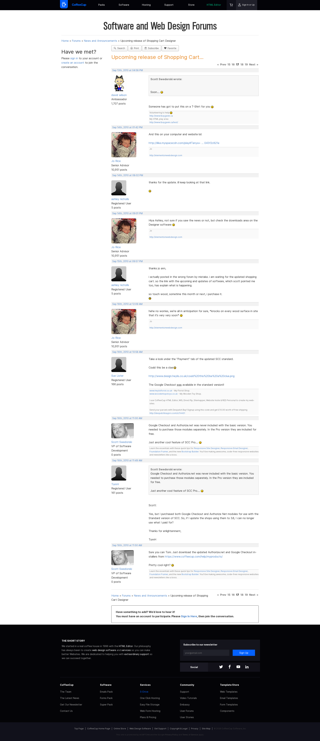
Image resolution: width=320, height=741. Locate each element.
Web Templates (229, 691)
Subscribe (153, 48)
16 (233, 64)
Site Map (206, 728)
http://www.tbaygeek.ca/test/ (164, 122)
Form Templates (229, 704)
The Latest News (69, 698)
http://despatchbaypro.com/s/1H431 (167, 413)
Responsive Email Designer (234, 448)
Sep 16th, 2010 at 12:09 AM (127, 304)
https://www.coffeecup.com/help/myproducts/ (194, 556)
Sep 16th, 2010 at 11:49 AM (127, 460)
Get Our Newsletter (71, 704)
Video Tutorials (188, 698)
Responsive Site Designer (207, 448)
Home (65, 40)
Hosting (146, 4)
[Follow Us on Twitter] (221, 667)
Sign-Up (243, 652)
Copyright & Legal (179, 728)
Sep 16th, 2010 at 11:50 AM (127, 545)
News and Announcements (100, 40)
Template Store (229, 684)
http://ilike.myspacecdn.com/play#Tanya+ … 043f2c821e (184, 143)
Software (124, 4)
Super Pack (106, 704)
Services (145, 684)
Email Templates (229, 698)
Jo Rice (116, 161)
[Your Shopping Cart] (231, 5)
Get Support (160, 728)
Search (120, 48)
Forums (76, 40)
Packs (101, 4)
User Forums (187, 710)
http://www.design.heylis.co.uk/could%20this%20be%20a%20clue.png (191, 376)
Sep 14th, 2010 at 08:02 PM (127, 175)
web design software (104, 650)
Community (187, 684)
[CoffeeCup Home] (79, 5)
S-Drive (144, 691)
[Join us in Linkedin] (247, 667)
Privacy (194, 728)
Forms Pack (106, 698)
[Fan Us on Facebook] (229, 667)
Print (136, 48)
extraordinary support (136, 654)
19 (246, 64)
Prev (223, 64)
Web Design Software (140, 728)
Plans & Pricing (148, 717)
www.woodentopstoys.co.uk (164, 394)
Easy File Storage (150, 704)
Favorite (171, 48)
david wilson (119, 95)
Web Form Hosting (150, 710)
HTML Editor (214, 4)
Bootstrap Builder (190, 451)
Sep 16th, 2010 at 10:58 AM (127, 352)
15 (229, 64)
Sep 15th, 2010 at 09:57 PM (127, 261)
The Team (65, 691)
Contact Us (66, 710)
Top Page (79, 728)
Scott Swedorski (121, 442)
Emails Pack (106, 691)
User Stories (187, 717)
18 (242, 64)
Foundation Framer (159, 451)
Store (191, 4)
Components (227, 710)
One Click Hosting (150, 698)
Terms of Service (190, 734)
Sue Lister (117, 375)
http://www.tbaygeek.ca (161, 116)
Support (169, 4)
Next (252, 64)
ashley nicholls (120, 199)
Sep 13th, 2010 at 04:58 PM (127, 70)
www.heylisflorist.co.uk (161, 390)
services (126, 650)
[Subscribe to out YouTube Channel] (238, 667)
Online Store (120, 728)
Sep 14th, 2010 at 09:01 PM (127, 213)
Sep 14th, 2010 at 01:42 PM (127, 127)
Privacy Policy (171, 734)
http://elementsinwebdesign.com (166, 155)
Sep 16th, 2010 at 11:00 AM (127, 418)
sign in (74, 58)
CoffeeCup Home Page (98, 728)
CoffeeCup (67, 684)
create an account (72, 62)
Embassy (185, 704)
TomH (115, 484)
